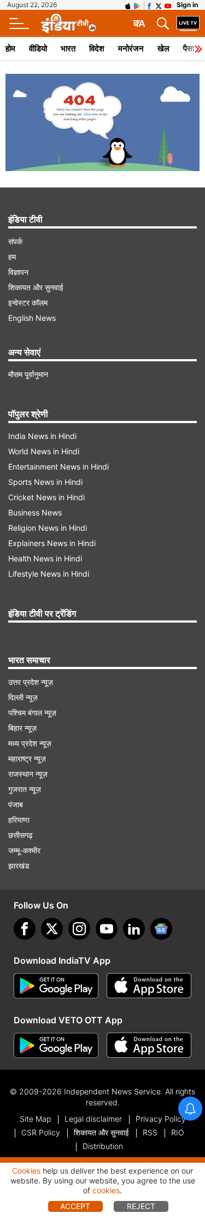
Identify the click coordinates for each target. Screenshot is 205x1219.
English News (32, 318)
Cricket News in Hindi (46, 497)
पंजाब (15, 804)
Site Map (35, 1118)
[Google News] (161, 929)
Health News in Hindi (45, 558)
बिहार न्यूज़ (22, 727)
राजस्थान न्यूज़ (28, 773)
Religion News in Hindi (47, 527)
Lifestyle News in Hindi (48, 573)
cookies (106, 1190)
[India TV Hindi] (68, 23)
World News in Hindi (43, 451)
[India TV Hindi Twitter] (158, 5)
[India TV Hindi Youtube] (168, 5)
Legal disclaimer (93, 1118)
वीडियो (38, 48)
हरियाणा (19, 819)
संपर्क (15, 241)
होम (10, 48)
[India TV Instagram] (79, 929)
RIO (177, 1132)
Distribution (103, 1146)
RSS (150, 1132)
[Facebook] (25, 929)
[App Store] (149, 986)
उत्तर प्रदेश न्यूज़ (30, 682)
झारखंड (19, 865)
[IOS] (128, 5)
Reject (141, 1206)
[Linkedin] (134, 929)
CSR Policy (40, 1132)
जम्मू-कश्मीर (24, 850)
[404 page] (102, 122)
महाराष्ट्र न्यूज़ (27, 758)
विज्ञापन (18, 272)
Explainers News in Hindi (52, 543)
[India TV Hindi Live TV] (188, 23)
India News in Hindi (42, 436)
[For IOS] (149, 1046)
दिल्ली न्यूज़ (23, 697)
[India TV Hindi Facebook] (149, 5)
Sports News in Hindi (45, 482)
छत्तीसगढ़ (20, 835)
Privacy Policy (161, 1118)
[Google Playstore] (56, 986)
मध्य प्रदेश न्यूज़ (29, 743)
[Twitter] (52, 929)
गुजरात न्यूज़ (24, 789)
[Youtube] (107, 929)
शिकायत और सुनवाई (35, 287)
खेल (163, 48)
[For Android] (56, 1046)
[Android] (137, 5)
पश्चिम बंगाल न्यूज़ (32, 712)
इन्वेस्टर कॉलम (28, 302)
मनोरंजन (131, 48)
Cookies (26, 1170)
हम (12, 256)
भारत (68, 48)
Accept (75, 1206)
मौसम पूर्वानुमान (28, 374)
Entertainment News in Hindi (58, 466)
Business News (35, 512)
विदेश (96, 48)
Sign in (187, 5)
